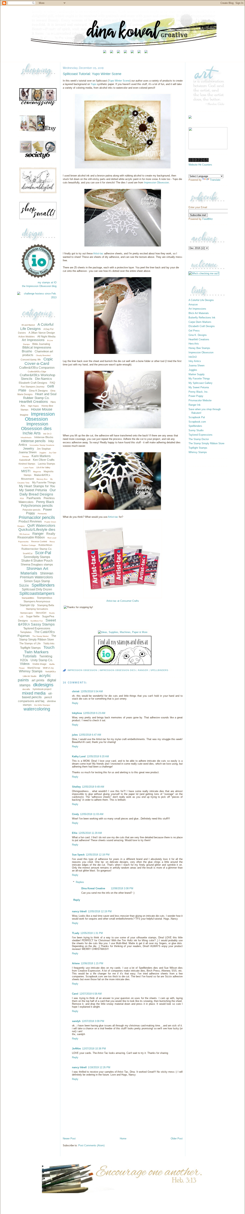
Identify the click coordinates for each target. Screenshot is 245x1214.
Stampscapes (26, 613)
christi (75, 691)
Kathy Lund (79, 756)
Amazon (193, 304)
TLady (75, 933)
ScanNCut (27, 553)
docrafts (26, 689)
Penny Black (45, 502)
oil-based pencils (37, 695)
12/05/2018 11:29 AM (90, 833)
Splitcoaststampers (37, 593)
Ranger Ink (195, 404)
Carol (75, 993)
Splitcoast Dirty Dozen (37, 589)
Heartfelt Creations (33, 402)
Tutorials (30, 656)
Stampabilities (28, 598)
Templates (26, 632)
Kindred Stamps (27, 463)
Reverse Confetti (39, 541)
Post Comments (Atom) (91, 1145)
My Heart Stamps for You (37, 486)
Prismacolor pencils (37, 517)
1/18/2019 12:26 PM (99, 1067)
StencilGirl (41, 613)
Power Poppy (196, 396)
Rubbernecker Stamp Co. (36, 548)
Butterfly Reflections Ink (202, 317)
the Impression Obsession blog (39, 286)
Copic (48, 359)
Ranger (38, 534)
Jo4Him (76, 1048)
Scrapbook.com (197, 421)
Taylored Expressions (36, 628)
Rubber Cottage (29, 545)
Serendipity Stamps (37, 557)
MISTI (25, 471)
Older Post (177, 1138)
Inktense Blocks (43, 437)
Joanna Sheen (28, 452)
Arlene (76, 963)
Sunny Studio (196, 430)
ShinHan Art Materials (34, 570)
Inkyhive (77, 713)
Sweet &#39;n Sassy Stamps (37, 622)
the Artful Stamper (42, 705)
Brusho (27, 351)
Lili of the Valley (43, 467)
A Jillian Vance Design (42, 332)
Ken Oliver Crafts (44, 459)
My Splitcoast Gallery (200, 383)
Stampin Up (27, 605)
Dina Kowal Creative (93, 888)
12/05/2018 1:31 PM (91, 933)
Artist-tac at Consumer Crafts (122, 600)
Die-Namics (43, 379)
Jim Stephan (44, 448)
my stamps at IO (47, 282)
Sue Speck (78, 854)
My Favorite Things (44, 482)
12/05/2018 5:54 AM (92, 691)
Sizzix (24, 585)
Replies (80, 882)
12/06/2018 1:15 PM (92, 963)
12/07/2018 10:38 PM (94, 1048)
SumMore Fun (36, 621)
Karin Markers (41, 456)
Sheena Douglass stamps (37, 564)
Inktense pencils (33, 441)
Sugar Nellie (32, 616)
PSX (22, 498)
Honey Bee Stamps (199, 348)
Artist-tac (98, 253)
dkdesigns (43, 684)
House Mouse (41, 409)
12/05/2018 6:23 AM (94, 713)
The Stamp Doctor (199, 439)
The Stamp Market (40, 636)
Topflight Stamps (30, 647)
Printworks (42, 514)
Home (123, 1138)
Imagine (24, 415)
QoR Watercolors (41, 525)
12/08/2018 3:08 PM (122, 888)
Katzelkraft (24, 460)
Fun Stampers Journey (32, 386)
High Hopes (33, 406)
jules (75, 734)
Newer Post (69, 1138)
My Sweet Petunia (33, 490)
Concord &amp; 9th (31, 359)
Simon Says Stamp (37, 581)
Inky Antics (195, 361)
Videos (25, 664)
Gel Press (194, 330)
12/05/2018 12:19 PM (100, 911)
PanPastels (34, 498)
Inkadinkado (26, 437)
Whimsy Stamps (30, 671)
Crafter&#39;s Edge (37, 371)
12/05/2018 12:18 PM (97, 854)
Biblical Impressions (36, 347)
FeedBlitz (207, 219)
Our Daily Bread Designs (38, 492)
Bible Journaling (41, 344)
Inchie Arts (32, 433)
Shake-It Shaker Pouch (37, 560)
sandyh (76, 1021)
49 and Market (28, 325)
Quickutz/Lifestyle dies (36, 529)
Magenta (37, 472)
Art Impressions (33, 340)
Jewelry (28, 448)
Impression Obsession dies (36, 426)
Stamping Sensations (37, 609)
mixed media (34, 693)
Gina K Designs (38, 390)
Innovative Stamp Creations (42, 445)
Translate (215, 179)
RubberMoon (45, 545)
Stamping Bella (45, 605)
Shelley (76, 786)
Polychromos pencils (37, 506)
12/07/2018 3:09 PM (93, 1021)
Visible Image (39, 664)
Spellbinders (43, 585)
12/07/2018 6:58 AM (90, 993)
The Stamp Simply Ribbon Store (206, 443)
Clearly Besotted (43, 355)
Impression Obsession (40, 416)
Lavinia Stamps (46, 463)
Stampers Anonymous (37, 601)
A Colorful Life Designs (36, 326)
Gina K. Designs (198, 335)
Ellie (74, 833)
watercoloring (37, 708)
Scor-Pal (43, 552)
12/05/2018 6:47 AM (90, 734)
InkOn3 (193, 356)
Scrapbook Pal (197, 417)
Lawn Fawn (29, 467)
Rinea (52, 542)
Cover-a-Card (36, 363)
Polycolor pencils (31, 510)
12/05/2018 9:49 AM (93, 786)
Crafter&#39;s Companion (37, 367)
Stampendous (44, 597)
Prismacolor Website (200, 400)
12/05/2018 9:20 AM (98, 756)
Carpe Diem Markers (200, 322)
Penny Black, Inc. (198, 391)
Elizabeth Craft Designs (33, 382)
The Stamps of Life (30, 643)
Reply (75, 703)
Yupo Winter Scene (119, 80)
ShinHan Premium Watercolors (36, 575)
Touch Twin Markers (39, 649)
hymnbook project (42, 689)
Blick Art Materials (199, 313)
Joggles (42, 453)
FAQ (52, 382)
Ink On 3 (47, 434)
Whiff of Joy (48, 668)
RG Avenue (25, 534)
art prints (38, 680)
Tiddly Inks (48, 643)
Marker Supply (197, 374)
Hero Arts (194, 343)
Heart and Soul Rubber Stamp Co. (39, 396)
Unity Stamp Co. (42, 660)
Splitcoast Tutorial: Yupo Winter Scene (92, 74)
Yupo (94, 84)
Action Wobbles (26, 336)
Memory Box (42, 479)
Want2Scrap (33, 668)
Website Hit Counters (200, 164)
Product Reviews (30, 521)
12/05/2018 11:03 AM (91, 814)
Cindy (75, 814)
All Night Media (46, 336)
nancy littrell (79, 911)
